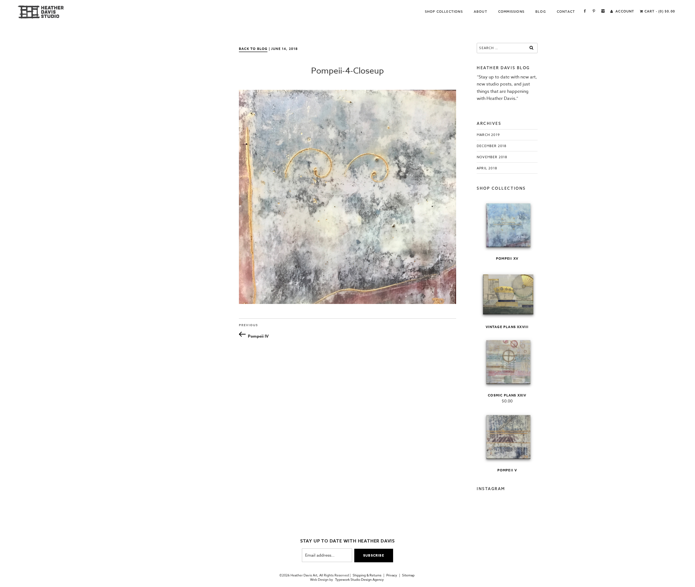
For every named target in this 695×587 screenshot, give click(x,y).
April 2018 (487, 168)
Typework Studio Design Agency (359, 580)
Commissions (511, 11)
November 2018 (492, 157)
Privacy (391, 575)
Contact (566, 11)
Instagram (603, 11)
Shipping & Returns (367, 575)
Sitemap (408, 575)
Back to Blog (253, 48)
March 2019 (488, 134)
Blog (540, 11)
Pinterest (594, 11)
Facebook (585, 11)
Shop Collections (444, 11)
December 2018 (492, 146)
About (480, 11)
